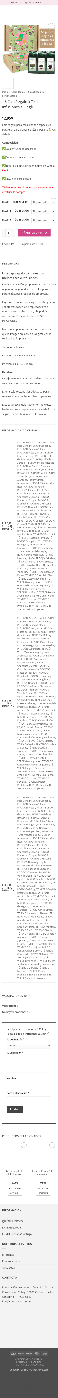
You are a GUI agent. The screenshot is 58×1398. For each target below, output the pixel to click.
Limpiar (53, 198)
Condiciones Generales (28, 1359)
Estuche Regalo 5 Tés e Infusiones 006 (15, 1173)
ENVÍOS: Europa (11, 1227)
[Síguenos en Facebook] (43, 2)
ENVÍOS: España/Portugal (17, 1234)
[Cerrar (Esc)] (35, 1377)
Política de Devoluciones (29, 1365)
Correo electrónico (18, 1093)
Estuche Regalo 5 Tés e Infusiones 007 (43, 1173)
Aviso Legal (8, 1267)
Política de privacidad (29, 1362)
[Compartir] (24, 1377)
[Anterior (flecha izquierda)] (3, 1391)
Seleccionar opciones (15, 1191)
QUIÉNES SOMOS (12, 1221)
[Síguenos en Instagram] (47, 2)
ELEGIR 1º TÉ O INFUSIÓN (15, 202)
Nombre (12, 1078)
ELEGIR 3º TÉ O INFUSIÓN (15, 220)
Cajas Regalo (18, 92)
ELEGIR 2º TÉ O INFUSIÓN (15, 211)
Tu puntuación (15, 1040)
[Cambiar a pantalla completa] (14, 1377)
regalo (19, 289)
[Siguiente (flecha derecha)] (14, 1391)
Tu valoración (15, 1053)
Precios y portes (11, 1261)
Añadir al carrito (34, 232)
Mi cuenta (8, 1254)
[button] (4, 11)
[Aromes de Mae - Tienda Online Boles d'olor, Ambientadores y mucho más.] (29, 10)
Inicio (5, 92)
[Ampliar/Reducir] (3, 1377)
